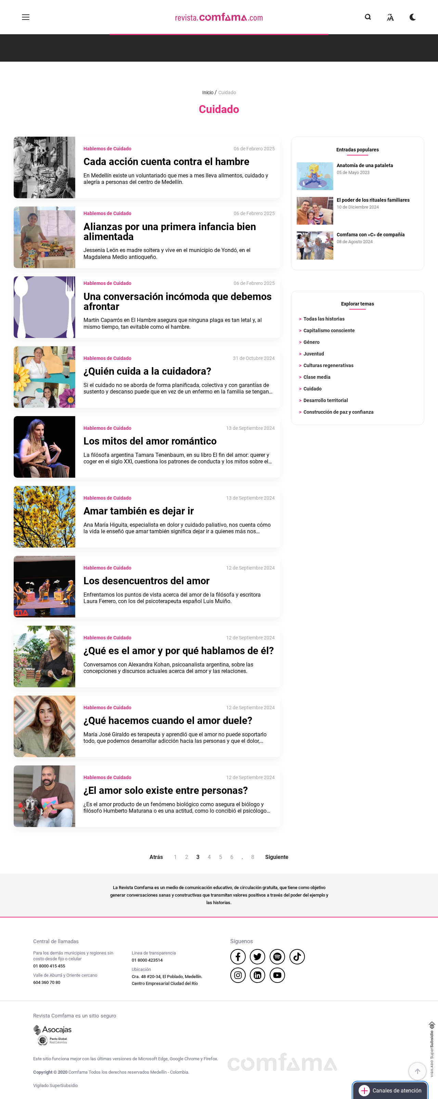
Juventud (314, 354)
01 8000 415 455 (49, 966)
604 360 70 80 (46, 982)
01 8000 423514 (147, 960)
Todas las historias (324, 319)
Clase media (317, 377)
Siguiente (276, 857)
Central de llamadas (56, 942)
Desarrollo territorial (326, 400)
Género (312, 342)
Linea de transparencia (154, 953)
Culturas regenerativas (328, 365)
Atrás (156, 857)
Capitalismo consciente (329, 330)
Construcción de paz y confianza (339, 412)
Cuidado (313, 388)
